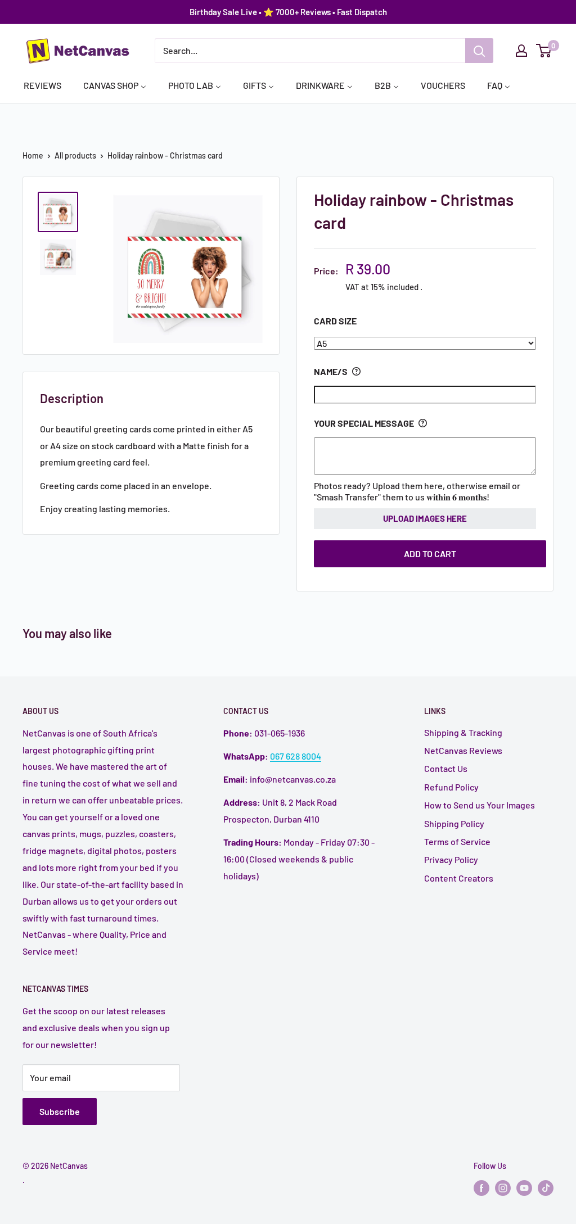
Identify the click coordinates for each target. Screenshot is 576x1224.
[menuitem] (42, 85)
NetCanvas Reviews (463, 750)
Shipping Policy (454, 823)
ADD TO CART (430, 553)
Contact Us (445, 768)
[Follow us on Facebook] (481, 1187)
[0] (544, 50)
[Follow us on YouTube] (524, 1187)
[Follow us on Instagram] (503, 1187)
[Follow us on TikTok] (546, 1187)
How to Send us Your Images (479, 805)
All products (75, 155)
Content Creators (458, 878)
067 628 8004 (295, 756)
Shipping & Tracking (463, 732)
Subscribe (59, 1111)
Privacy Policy (451, 859)
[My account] (521, 50)
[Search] (479, 50)
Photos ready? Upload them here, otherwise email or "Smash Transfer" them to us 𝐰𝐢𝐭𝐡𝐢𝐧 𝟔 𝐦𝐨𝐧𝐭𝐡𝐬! (417, 491)
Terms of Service (457, 841)
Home (32, 155)
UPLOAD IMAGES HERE (425, 518)
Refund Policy (451, 787)
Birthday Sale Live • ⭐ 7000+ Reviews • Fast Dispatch (288, 12)
